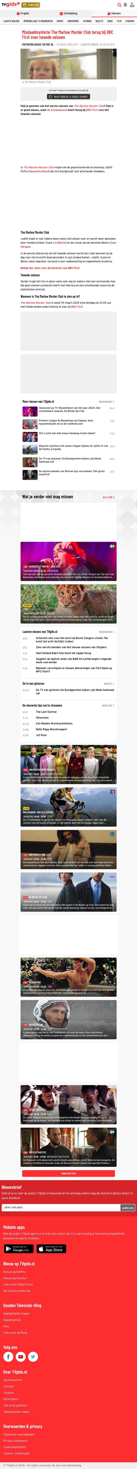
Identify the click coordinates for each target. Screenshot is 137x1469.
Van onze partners (15, 1406)
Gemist (60, 21)
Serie (110, 21)
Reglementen (12, 1320)
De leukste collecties (17, 1291)
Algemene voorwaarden (19, 1435)
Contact (8, 1387)
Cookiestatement (14, 1447)
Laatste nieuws (11, 21)
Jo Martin (59, 243)
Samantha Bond (39, 171)
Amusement (73, 21)
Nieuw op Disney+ (15, 1278)
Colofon (8, 1393)
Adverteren (10, 1399)
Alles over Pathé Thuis (18, 1285)
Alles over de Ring (15, 1333)
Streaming (130, 21)
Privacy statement (15, 1441)
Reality (99, 21)
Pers (6, 1327)
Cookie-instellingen (16, 1454)
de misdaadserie (57, 110)
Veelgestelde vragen (16, 1314)
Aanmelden (127, 1208)
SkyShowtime (12, 1380)
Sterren (87, 21)
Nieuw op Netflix (14, 1272)
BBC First (92, 110)
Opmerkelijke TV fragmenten (38, 21)
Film (119, 21)
